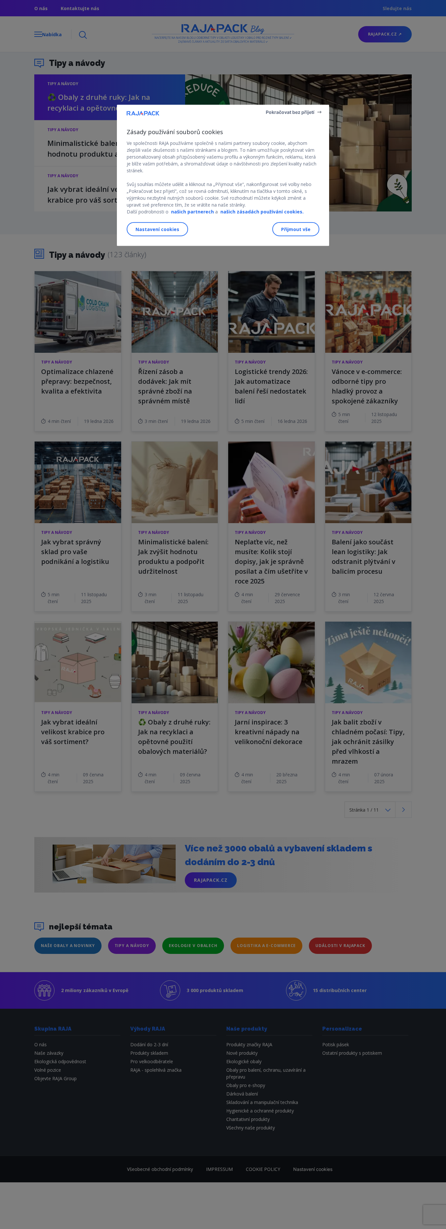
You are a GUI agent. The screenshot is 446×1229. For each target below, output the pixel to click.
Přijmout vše (296, 229)
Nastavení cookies (157, 229)
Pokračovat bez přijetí (290, 112)
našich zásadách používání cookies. (262, 211)
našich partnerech (192, 211)
